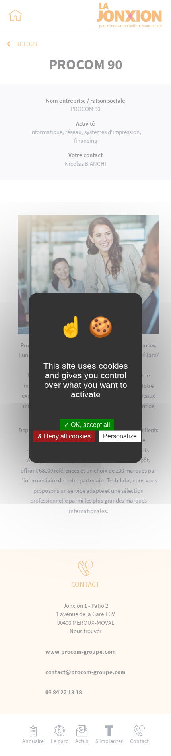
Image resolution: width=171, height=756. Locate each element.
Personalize (120, 436)
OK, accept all (89, 424)
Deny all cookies (66, 436)
